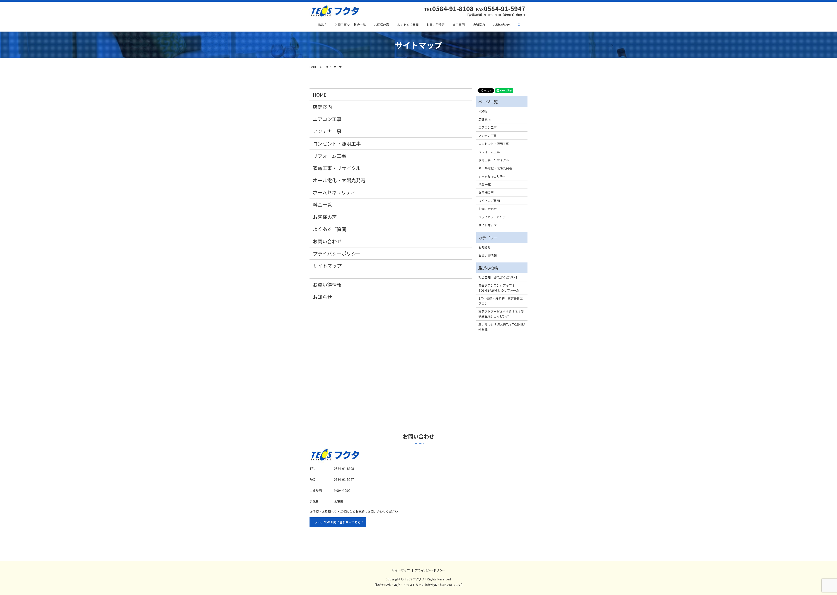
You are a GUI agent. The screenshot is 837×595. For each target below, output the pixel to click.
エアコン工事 (327, 118)
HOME (322, 24)
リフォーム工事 (329, 155)
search (521, 25)
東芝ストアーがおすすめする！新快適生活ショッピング (501, 313)
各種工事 (341, 24)
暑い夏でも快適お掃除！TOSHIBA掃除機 (501, 326)
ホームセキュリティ (334, 192)
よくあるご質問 (407, 24)
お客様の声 (381, 24)
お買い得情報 (435, 24)
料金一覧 (360, 24)
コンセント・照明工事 (337, 143)
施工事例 (459, 24)
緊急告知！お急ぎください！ (498, 277)
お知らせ (322, 296)
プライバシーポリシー (337, 253)
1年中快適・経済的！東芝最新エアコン (500, 300)
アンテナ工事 (327, 131)
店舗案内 (479, 24)
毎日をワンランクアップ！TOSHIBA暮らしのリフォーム (498, 287)
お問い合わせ (502, 24)
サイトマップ (327, 265)
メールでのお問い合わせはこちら (338, 522)
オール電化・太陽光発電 (339, 179)
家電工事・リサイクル (337, 167)
